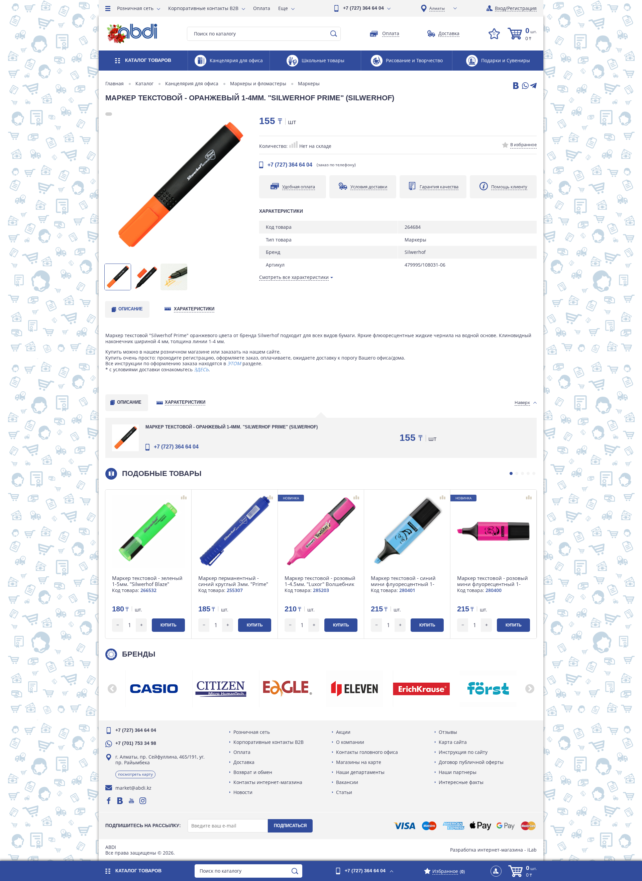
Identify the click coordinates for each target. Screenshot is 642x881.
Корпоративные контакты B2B (203, 8)
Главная (114, 84)
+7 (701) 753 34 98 (135, 743)
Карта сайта (453, 742)
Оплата (261, 8)
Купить (168, 625)
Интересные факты (461, 782)
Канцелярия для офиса (191, 84)
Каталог (144, 84)
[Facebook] (108, 800)
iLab (532, 850)
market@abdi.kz (133, 788)
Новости (242, 792)
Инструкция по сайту (463, 752)
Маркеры (309, 84)
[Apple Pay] (480, 826)
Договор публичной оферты (471, 762)
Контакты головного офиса (367, 752)
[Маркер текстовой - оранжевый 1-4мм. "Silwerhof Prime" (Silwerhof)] (178, 186)
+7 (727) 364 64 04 (363, 8)
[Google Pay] (506, 826)
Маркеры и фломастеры (258, 84)
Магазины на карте (358, 762)
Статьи (344, 792)
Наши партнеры (457, 772)
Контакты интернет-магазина (267, 782)
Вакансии (347, 782)
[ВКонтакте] (515, 86)
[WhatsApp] (525, 86)
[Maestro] (429, 826)
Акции (343, 732)
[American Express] (453, 826)
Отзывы (448, 732)
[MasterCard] (528, 826)
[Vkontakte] (120, 800)
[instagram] (142, 800)
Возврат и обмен (252, 772)
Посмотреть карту (135, 774)
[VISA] (404, 826)
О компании (350, 742)
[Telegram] (533, 86)
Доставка (243, 762)
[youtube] (131, 800)
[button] (511, 473)
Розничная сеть (135, 8)
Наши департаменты (360, 772)
